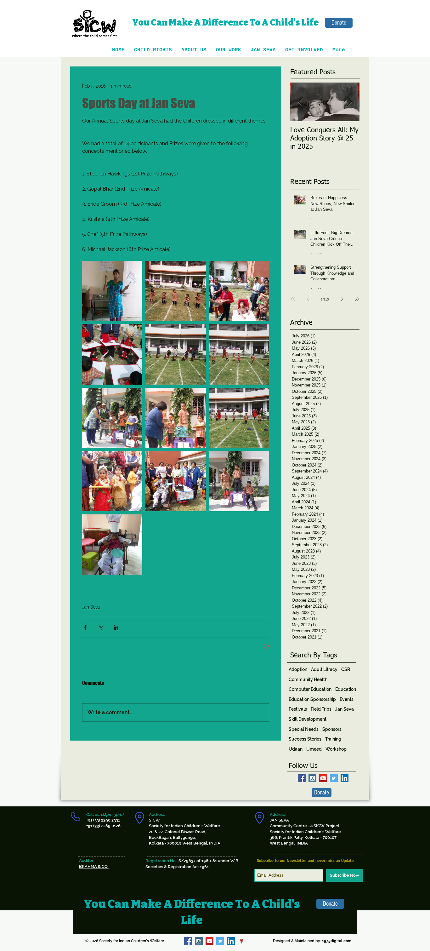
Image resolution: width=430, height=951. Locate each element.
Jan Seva (91, 607)
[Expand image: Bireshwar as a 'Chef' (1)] (112, 544)
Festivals (298, 709)
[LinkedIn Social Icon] (344, 778)
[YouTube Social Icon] (323, 778)
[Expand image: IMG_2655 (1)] (239, 354)
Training (333, 739)
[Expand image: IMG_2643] (175, 418)
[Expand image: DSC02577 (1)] (112, 481)
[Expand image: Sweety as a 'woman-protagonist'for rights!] (112, 291)
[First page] (292, 299)
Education (345, 689)
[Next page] (342, 299)
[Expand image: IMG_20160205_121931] (112, 354)
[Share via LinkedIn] (116, 627)
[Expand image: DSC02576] (175, 481)
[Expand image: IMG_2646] (112, 418)
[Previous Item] (300, 102)
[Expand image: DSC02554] (239, 481)
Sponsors (332, 729)
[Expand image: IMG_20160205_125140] (175, 291)
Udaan (296, 749)
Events (347, 699)
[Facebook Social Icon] (302, 778)
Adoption (298, 669)
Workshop (336, 749)
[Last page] (357, 299)
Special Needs (304, 729)
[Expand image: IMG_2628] (239, 418)
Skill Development (307, 719)
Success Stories (305, 739)
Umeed (314, 749)
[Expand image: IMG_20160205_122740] (239, 291)
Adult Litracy (324, 669)
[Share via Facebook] (85, 627)
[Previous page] (308, 299)
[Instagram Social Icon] (312, 778)
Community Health (308, 679)
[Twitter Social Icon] (334, 778)
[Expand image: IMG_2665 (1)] (175, 354)
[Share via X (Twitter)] (101, 627)
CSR (345, 669)
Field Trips (321, 709)
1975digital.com (336, 941)
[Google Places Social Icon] (242, 941)
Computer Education (310, 689)
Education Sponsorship (312, 699)
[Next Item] (349, 102)
